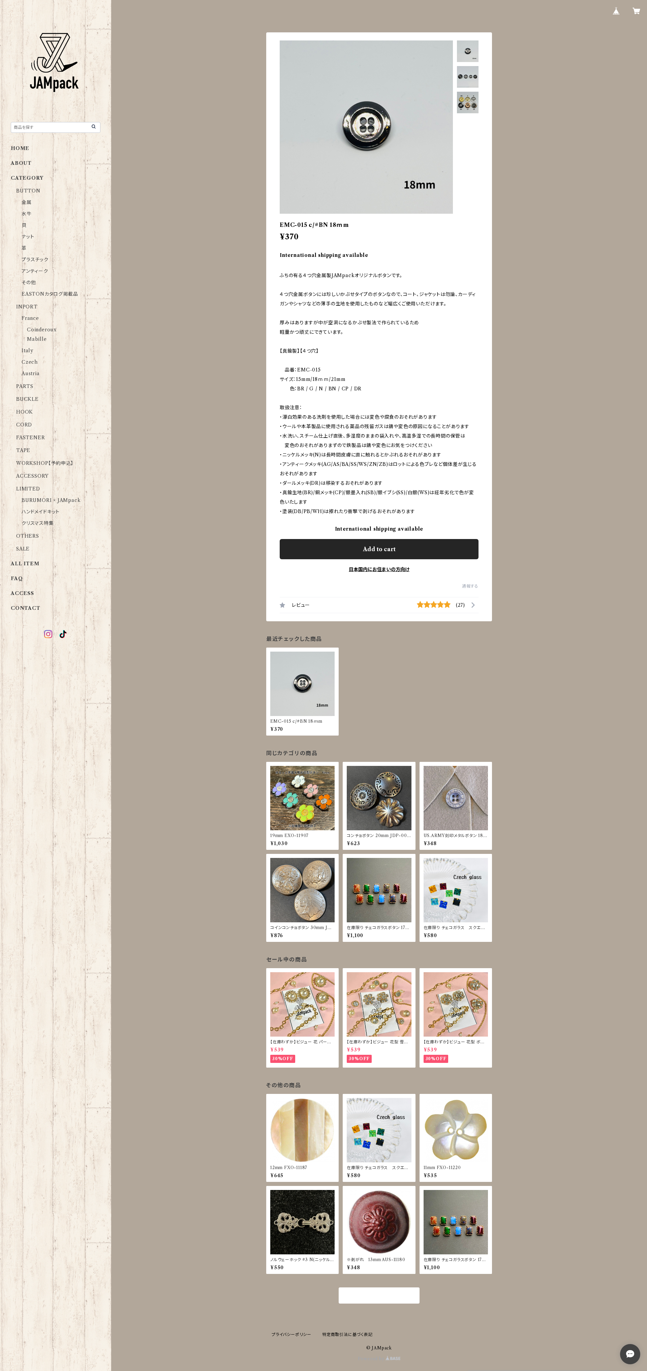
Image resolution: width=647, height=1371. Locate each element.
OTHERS (27, 536)
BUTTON (28, 191)
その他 (29, 282)
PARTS (24, 386)
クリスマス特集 (38, 523)
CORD (24, 425)
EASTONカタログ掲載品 (50, 294)
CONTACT (25, 608)
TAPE (23, 450)
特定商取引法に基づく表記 (347, 1334)
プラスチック (35, 260)
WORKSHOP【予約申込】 (44, 463)
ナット (28, 237)
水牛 (27, 214)
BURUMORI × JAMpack (51, 500)
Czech (30, 362)
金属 (27, 202)
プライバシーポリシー (291, 1334)
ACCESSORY (32, 476)
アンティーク (35, 271)
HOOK (24, 412)
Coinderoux (42, 330)
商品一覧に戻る (379, 1295)
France (30, 318)
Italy (27, 351)
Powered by (372, 1358)
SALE (23, 549)
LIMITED (28, 489)
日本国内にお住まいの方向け (379, 569)
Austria (31, 373)
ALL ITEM (25, 564)
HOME (20, 148)
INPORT (27, 307)
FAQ (17, 578)
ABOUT (21, 163)
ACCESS (22, 593)
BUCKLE (27, 399)
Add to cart (379, 549)
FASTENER (30, 438)
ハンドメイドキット (41, 512)
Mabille (37, 339)
